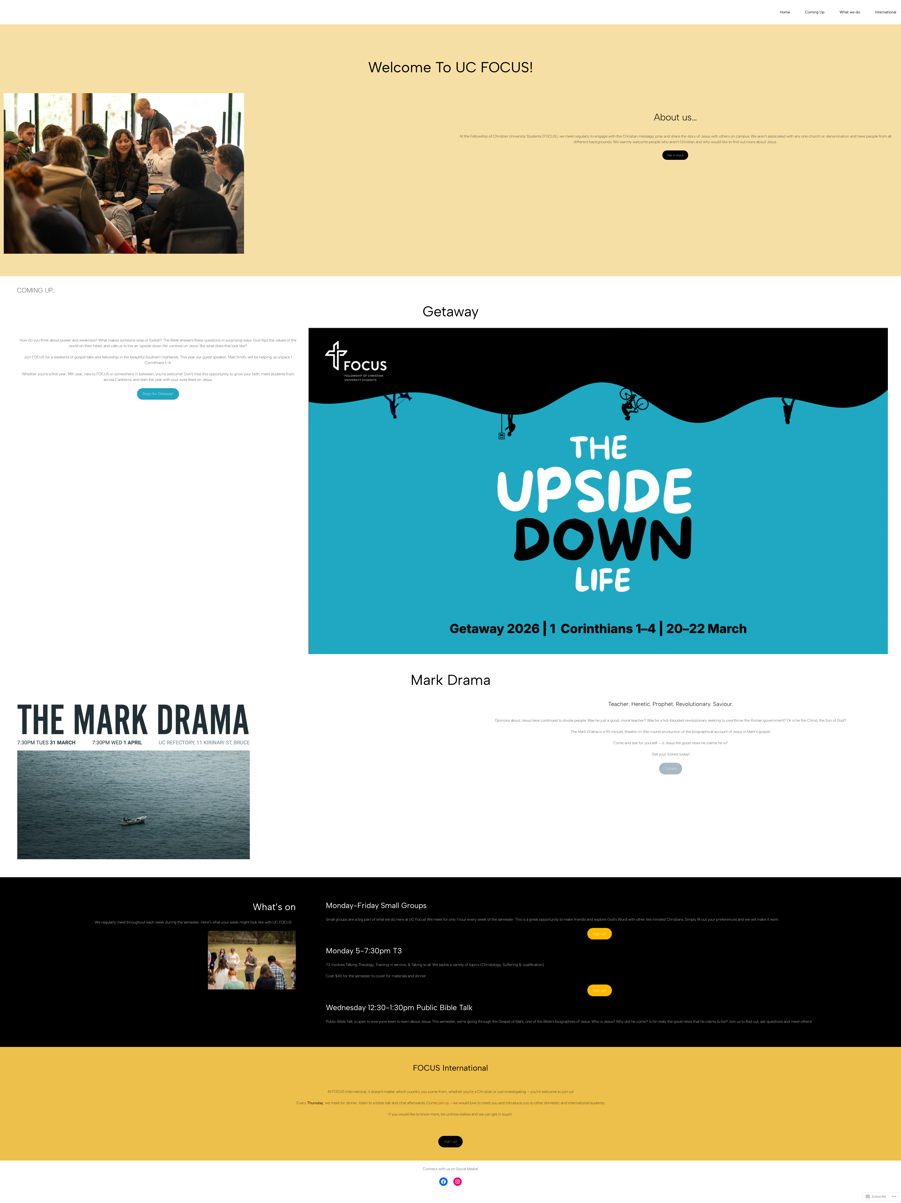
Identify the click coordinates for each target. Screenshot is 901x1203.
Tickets (671, 768)
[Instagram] (457, 1181)
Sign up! (600, 933)
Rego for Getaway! (157, 393)
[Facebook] (443, 1181)
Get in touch (675, 155)
